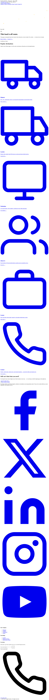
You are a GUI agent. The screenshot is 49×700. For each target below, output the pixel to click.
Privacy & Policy (6, 638)
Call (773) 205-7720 (5, 380)
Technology (9, 4)
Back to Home (3, 39)
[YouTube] (24, 625)
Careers (16, 4)
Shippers (2, 4)
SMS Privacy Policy (7, 639)
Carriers (5, 4)
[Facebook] (24, 433)
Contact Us (20, 4)
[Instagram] (24, 577)
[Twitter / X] (24, 481)
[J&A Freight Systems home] (5, 3)
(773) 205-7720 (3, 2)
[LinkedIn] (24, 529)
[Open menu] (10, 3)
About (13, 4)
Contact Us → (10, 39)
